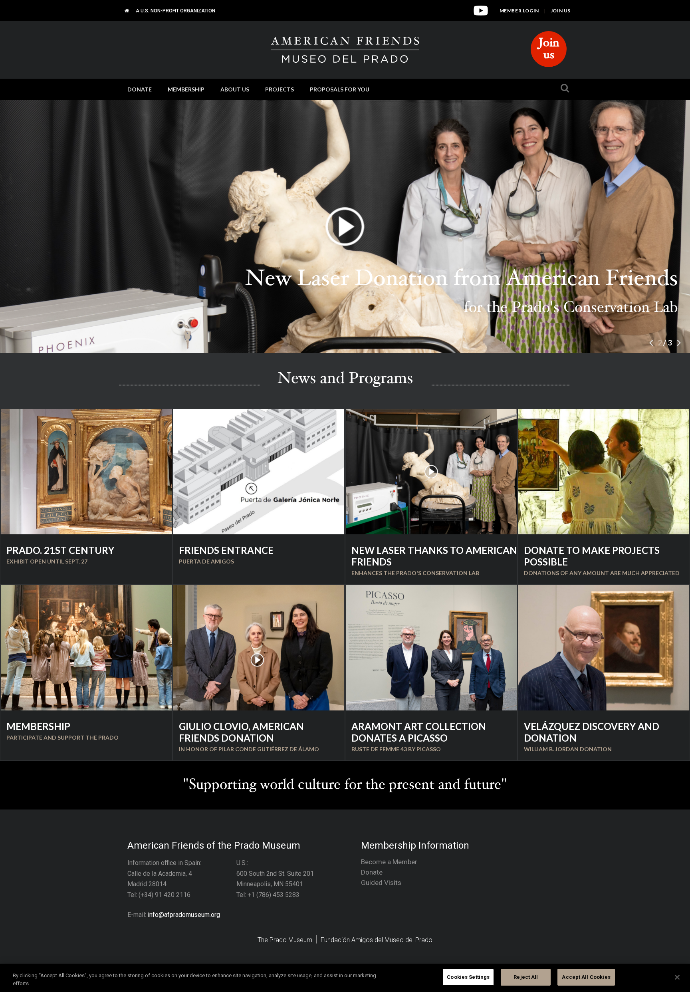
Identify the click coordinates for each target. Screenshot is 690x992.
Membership (186, 89)
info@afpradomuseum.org (184, 915)
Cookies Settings (468, 977)
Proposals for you (339, 89)
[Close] (677, 977)
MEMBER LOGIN (519, 11)
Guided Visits (381, 883)
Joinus (549, 50)
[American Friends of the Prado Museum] (126, 11)
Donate (139, 89)
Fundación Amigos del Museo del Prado (376, 940)
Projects (279, 89)
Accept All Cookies (586, 977)
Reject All (526, 977)
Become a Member (389, 862)
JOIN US (561, 11)
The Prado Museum (285, 940)
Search (563, 93)
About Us (234, 89)
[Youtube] (481, 14)
